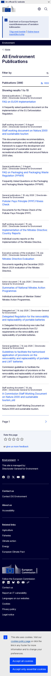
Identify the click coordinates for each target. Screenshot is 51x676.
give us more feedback (17, 446)
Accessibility (8, 510)
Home (7, 49)
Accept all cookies (23, 661)
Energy (5, 546)
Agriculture (7, 530)
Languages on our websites (15, 598)
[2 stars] (8, 439)
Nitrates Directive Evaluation (18, 258)
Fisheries (6, 535)
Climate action (9, 541)
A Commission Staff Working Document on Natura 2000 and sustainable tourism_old (24, 397)
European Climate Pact (13, 551)
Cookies (6, 603)
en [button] (39, 9)
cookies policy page (20, 641)
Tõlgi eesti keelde (17, 31)
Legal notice (8, 614)
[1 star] (6, 439)
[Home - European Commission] (9, 8)
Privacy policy (9, 609)
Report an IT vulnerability (14, 593)
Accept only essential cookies (29, 669)
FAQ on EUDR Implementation (19, 101)
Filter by (7, 72)
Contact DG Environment (14, 496)
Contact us (7, 587)
